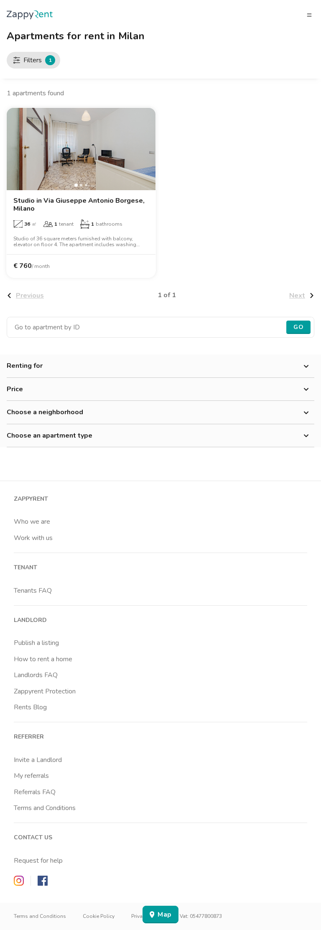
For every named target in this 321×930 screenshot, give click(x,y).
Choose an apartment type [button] (49, 435)
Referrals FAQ (35, 792)
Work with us (33, 538)
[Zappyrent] (30, 14)
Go (298, 327)
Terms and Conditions (45, 808)
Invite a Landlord (38, 759)
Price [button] (15, 389)
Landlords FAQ (36, 675)
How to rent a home (43, 659)
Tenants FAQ (33, 590)
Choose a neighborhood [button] (45, 412)
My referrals (31, 775)
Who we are (32, 521)
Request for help (38, 860)
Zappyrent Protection (45, 691)
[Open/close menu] (309, 15)
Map (164, 914)
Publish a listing (36, 642)
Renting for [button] (25, 365)
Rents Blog (30, 707)
